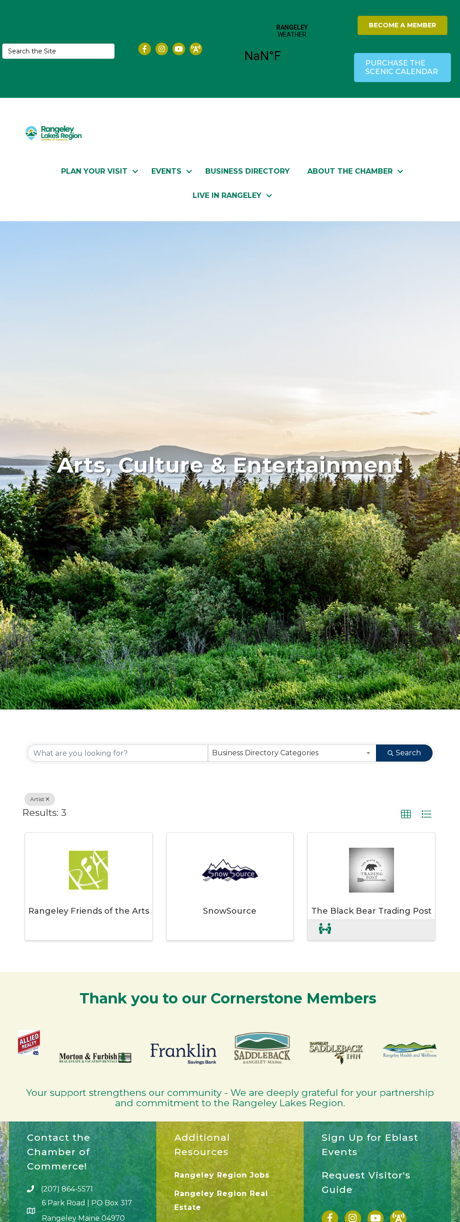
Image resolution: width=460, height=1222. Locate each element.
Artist (37, 799)
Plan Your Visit (94, 171)
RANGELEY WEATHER (292, 49)
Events (166, 171)
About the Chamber (350, 171)
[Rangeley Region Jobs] (325, 930)
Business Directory (247, 171)
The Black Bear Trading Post (371, 911)
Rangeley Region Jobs (222, 1175)
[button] (406, 814)
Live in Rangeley (227, 195)
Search (408, 753)
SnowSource (230, 911)
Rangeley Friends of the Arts (88, 911)
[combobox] (292, 753)
